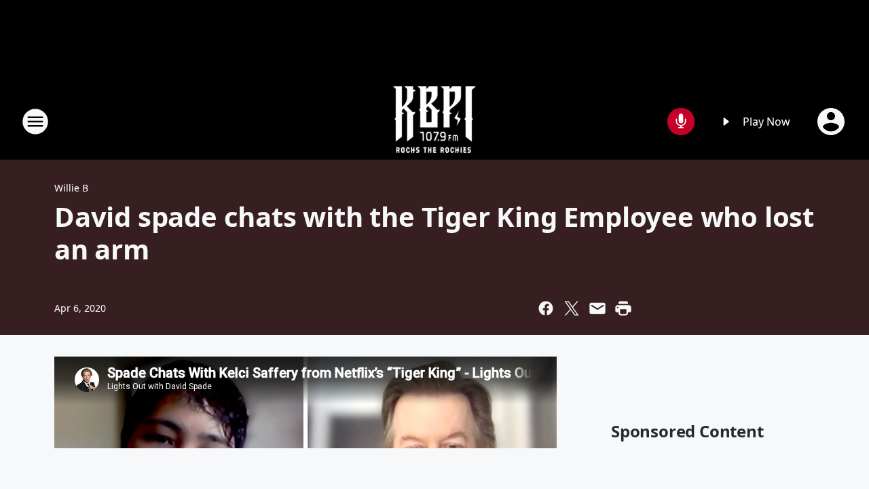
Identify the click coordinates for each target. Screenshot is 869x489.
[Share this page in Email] (597, 308)
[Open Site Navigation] (35, 121)
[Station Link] (434, 121)
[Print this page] (623, 308)
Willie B (71, 187)
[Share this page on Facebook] (545, 308)
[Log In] (832, 121)
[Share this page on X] (571, 308)
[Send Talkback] (681, 121)
